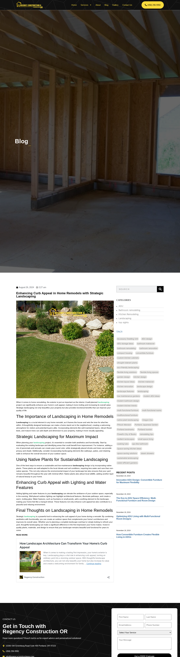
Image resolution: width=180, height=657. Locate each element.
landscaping (143, 391)
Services (84, 5)
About (98, 5)
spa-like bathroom (140, 444)
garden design (123, 377)
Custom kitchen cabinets (128, 358)
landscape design (144, 386)
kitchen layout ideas (126, 382)
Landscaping (125, 318)
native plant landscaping (127, 420)
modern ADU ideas (151, 396)
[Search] (160, 289)
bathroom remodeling (126, 348)
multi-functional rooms (151, 410)
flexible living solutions (127, 372)
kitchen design (140, 377)
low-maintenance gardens (128, 396)
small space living (145, 439)
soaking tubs (122, 444)
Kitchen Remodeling (128, 314)
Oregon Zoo (147, 420)
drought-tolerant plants (127, 363)
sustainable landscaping (127, 458)
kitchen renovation (125, 386)
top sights (124, 322)
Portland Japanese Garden (146, 425)
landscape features (125, 391)
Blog (106, 5)
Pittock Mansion (124, 425)
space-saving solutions (127, 453)
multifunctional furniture (127, 415)
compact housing (124, 353)
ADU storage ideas (125, 343)
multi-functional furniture (127, 410)
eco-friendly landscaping (128, 367)
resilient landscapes (125, 439)
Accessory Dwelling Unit (127, 339)
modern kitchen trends (127, 405)
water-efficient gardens (127, 463)
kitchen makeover (146, 382)
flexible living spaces (149, 372)
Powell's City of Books (126, 434)
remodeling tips (146, 434)
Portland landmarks (125, 429)
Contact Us (127, 5)
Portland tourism (145, 429)
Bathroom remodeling (129, 310)
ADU (121, 306)
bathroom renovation (148, 348)
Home (74, 5)
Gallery (115, 5)
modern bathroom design (128, 401)
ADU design (147, 339)
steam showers (147, 453)
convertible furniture (144, 353)
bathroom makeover (146, 343)
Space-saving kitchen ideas (129, 448)
